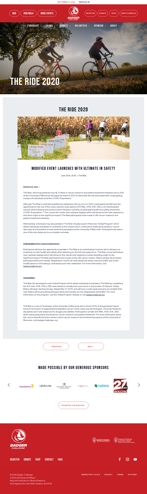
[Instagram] (127, 460)
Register (90, 13)
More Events (47, 13)
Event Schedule (128, 13)
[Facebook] (119, 460)
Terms (120, 475)
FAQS (60, 459)
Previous (57, 346)
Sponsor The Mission (72, 405)
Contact (49, 459)
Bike (14, 13)
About (113, 25)
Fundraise (33, 25)
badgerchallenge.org (47, 320)
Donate (102, 13)
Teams (49, 25)
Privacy (109, 475)
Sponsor (98, 25)
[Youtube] (135, 460)
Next (90, 346)
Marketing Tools (90, 475)
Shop (113, 13)
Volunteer (81, 25)
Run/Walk (28, 13)
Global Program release (68, 294)
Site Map (132, 475)
